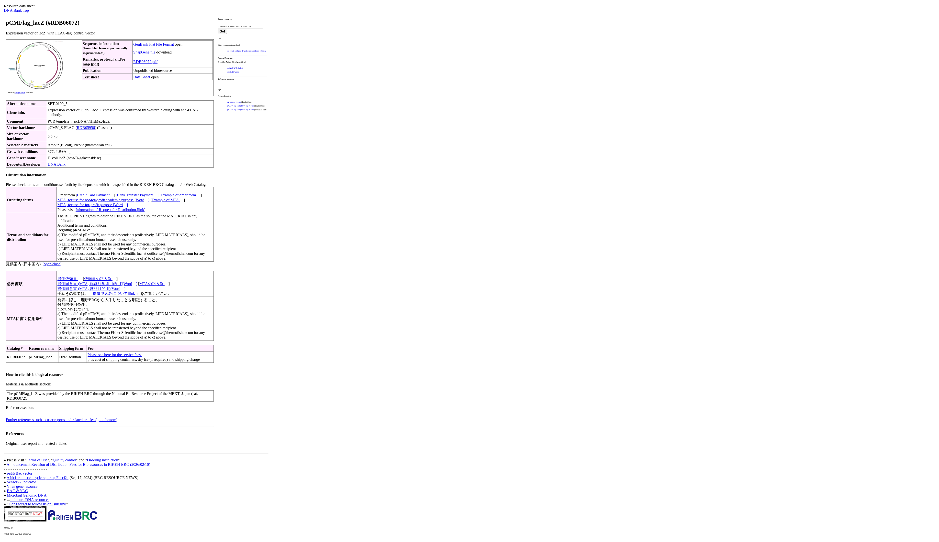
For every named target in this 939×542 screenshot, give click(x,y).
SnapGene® (20, 93)
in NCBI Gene (233, 72)
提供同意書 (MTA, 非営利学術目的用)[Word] (97, 284)
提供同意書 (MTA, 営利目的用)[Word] (91, 289)
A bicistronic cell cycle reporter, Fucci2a (37, 478)
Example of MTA (166, 200)
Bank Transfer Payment (135, 195)
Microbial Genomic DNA (27, 495)
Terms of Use (37, 460)
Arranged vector (234, 102)
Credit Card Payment (93, 195)
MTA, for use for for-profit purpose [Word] (92, 205)
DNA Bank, (57, 164)
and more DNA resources (29, 500)
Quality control (64, 460)
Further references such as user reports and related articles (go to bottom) (61, 420)
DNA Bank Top (16, 10)
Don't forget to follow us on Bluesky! (37, 504)
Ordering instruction (102, 460)
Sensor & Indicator (21, 482)
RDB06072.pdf (145, 62)
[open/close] (52, 264)
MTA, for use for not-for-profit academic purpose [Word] (103, 200)
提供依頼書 (67, 279)
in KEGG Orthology (235, 68)
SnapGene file (144, 52)
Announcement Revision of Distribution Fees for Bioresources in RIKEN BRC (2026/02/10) (78, 464)
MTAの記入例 (152, 284)
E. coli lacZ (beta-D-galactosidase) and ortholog (246, 51)
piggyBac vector (19, 473)
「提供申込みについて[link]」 (114, 293)
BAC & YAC (17, 491)
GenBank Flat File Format (153, 44)
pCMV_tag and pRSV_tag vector (240, 106)
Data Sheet (141, 77)
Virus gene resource (22, 486)
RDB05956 (86, 128)
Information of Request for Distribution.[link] (110, 210)
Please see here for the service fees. (115, 355)
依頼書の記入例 (98, 279)
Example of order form (179, 195)
